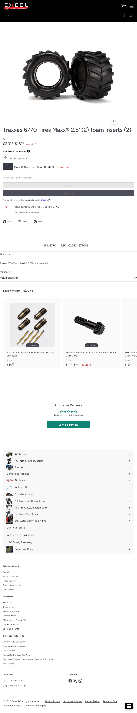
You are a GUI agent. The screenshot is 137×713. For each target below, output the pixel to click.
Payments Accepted (12, 585)
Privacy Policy (52, 701)
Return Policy (92, 701)
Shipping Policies (72, 701)
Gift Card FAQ (9, 650)
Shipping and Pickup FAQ (14, 620)
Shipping (6, 178)
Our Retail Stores (11, 624)
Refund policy (9, 581)
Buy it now (68, 193)
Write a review (68, 424)
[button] (124, 15)
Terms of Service (10, 576)
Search (6, 572)
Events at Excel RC (11, 611)
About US (7, 603)
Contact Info (8, 607)
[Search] (130, 15)
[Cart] (123, 6)
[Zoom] (114, 121)
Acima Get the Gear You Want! (17, 655)
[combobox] (68, 15)
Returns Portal (9, 616)
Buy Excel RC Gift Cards (14, 642)
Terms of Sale (110, 701)
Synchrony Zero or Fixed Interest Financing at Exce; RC (28, 659)
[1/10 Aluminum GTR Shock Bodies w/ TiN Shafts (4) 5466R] (32, 333)
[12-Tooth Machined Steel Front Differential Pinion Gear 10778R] (91, 333)
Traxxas (27, 291)
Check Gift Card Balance (14, 646)
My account (8, 590)
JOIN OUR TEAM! (11, 629)
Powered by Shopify (35, 705)
